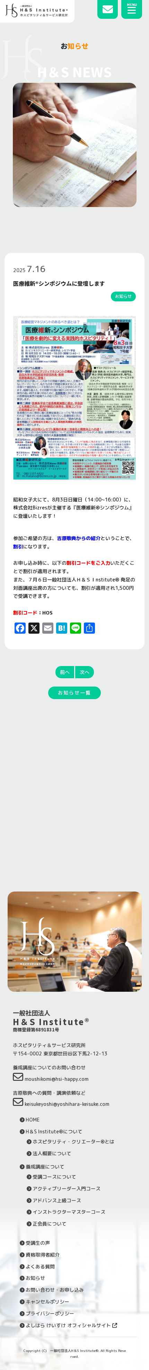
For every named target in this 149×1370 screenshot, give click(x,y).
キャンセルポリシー (47, 1301)
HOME (33, 1119)
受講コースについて (54, 1176)
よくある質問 (40, 1266)
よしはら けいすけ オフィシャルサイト (69, 1325)
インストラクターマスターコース (69, 1212)
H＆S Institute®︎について (54, 1131)
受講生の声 (38, 1243)
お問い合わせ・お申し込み (55, 1289)
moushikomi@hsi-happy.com (56, 1079)
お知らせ (123, 296)
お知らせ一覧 (74, 692)
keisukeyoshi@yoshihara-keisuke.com (67, 1104)
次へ (84, 672)
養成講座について (45, 1166)
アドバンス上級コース (57, 1200)
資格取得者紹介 (43, 1254)
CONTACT (74, 817)
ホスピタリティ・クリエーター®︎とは (73, 1141)
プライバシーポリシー (50, 1313)
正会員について (50, 1223)
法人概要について (52, 1153)
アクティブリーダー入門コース (66, 1188)
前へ (65, 672)
